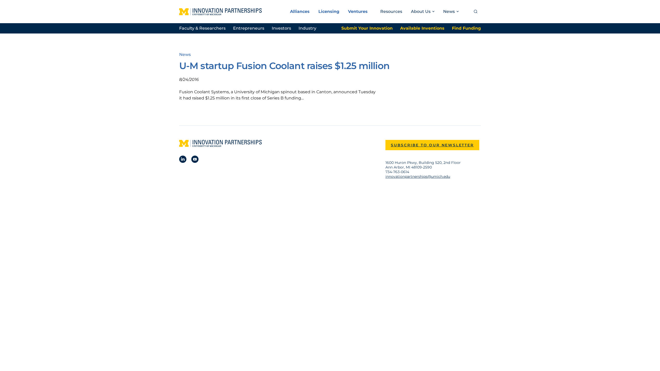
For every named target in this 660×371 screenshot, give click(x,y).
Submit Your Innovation (367, 28)
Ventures (358, 11)
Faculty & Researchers (202, 28)
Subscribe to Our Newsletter (432, 145)
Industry (307, 28)
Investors (281, 28)
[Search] (476, 11)
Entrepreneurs (248, 28)
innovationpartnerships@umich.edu (417, 176)
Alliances (300, 11)
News (185, 54)
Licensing (328, 11)
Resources (391, 11)
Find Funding (466, 28)
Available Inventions (422, 28)
